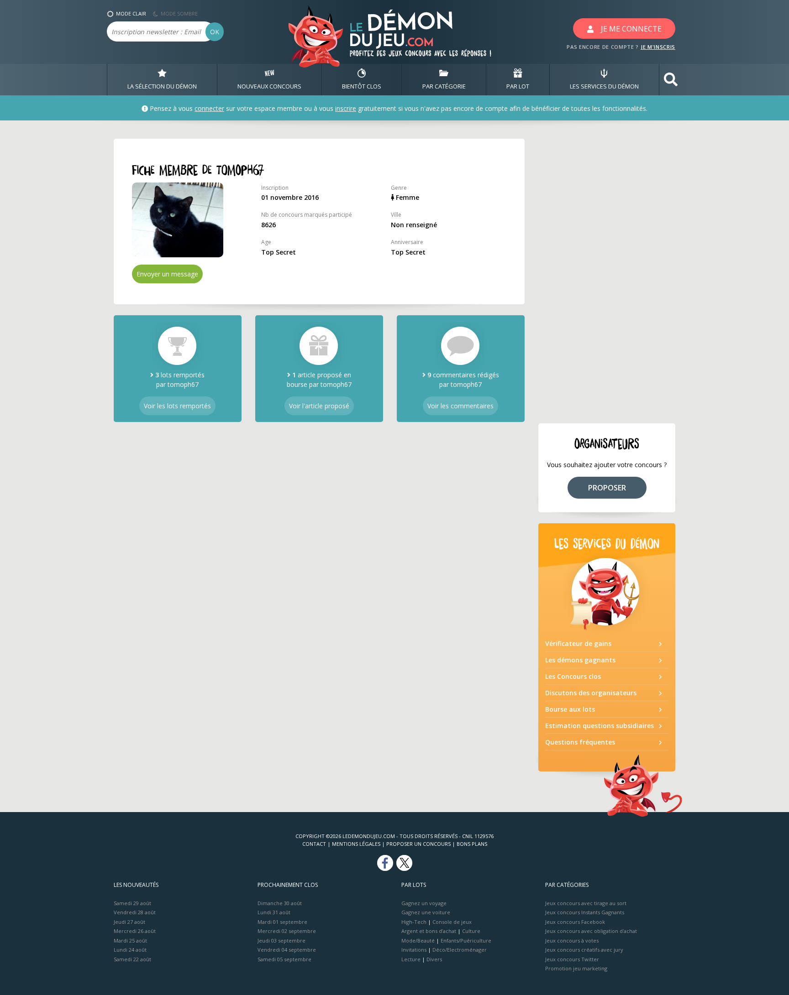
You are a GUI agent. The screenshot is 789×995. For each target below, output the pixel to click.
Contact (314, 843)
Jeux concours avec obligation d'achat (591, 930)
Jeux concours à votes (572, 940)
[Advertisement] (606, 275)
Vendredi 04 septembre (287, 949)
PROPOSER (607, 488)
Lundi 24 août (130, 949)
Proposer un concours (418, 843)
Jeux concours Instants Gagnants (584, 912)
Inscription (275, 188)
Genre (399, 188)
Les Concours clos (573, 676)
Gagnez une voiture (425, 912)
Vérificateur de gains (578, 643)
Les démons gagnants (580, 660)
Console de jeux (452, 921)
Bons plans (472, 843)
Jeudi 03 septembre (281, 940)
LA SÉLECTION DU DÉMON (162, 86)
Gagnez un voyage (424, 903)
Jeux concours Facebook (575, 921)
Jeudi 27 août (129, 921)
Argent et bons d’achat (428, 930)
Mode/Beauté (418, 940)
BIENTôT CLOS (361, 86)
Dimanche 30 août (280, 903)
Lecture (411, 959)
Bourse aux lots (570, 709)
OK (214, 31)
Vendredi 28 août (135, 912)
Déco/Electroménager (459, 949)
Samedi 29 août (132, 903)
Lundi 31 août (274, 912)
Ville (396, 215)
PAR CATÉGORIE (444, 86)
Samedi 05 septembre (284, 959)
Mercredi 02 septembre (287, 930)
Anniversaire (407, 242)
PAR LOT (517, 86)
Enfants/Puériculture (466, 940)
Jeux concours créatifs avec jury (584, 949)
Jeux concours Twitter (572, 959)
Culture (471, 930)
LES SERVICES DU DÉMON (604, 86)
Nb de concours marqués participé (306, 215)
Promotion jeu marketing (576, 968)
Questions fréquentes (580, 742)
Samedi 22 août (132, 959)
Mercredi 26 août (135, 930)
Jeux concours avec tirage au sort (585, 903)
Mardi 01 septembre (282, 921)
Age (266, 242)
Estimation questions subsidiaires (599, 725)
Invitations (413, 949)
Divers (434, 959)
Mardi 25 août (130, 940)
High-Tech (413, 921)
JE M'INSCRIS (658, 46)
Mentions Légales (356, 843)
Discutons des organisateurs (590, 692)
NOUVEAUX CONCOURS (269, 86)
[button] (670, 79)
